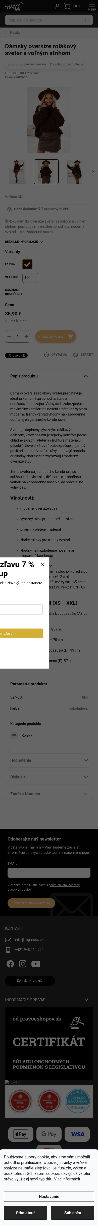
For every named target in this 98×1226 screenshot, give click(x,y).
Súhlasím (72, 1212)
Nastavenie (49, 1196)
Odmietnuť (25, 1212)
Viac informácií (67, 1179)
